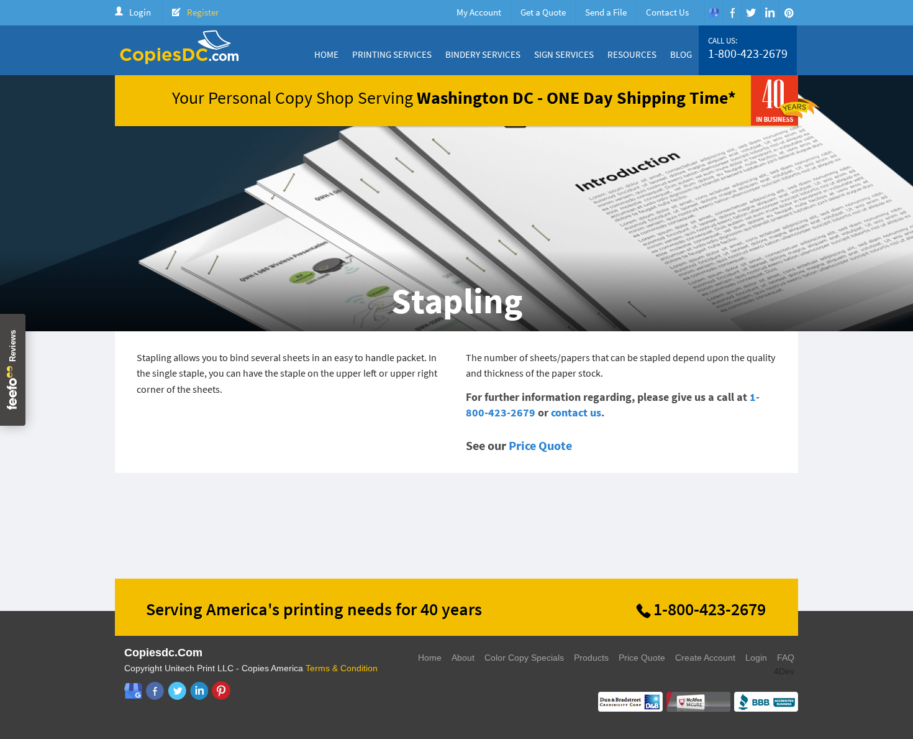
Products (591, 658)
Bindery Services (482, 54)
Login (140, 12)
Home (326, 54)
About (463, 658)
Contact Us (667, 12)
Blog (681, 54)
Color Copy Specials (524, 658)
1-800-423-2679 (748, 53)
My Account (479, 12)
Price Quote (540, 445)
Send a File (606, 12)
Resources (631, 54)
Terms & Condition (342, 668)
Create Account (705, 658)
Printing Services (392, 54)
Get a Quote (543, 12)
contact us (576, 412)
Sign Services (564, 54)
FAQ (785, 658)
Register (203, 12)
